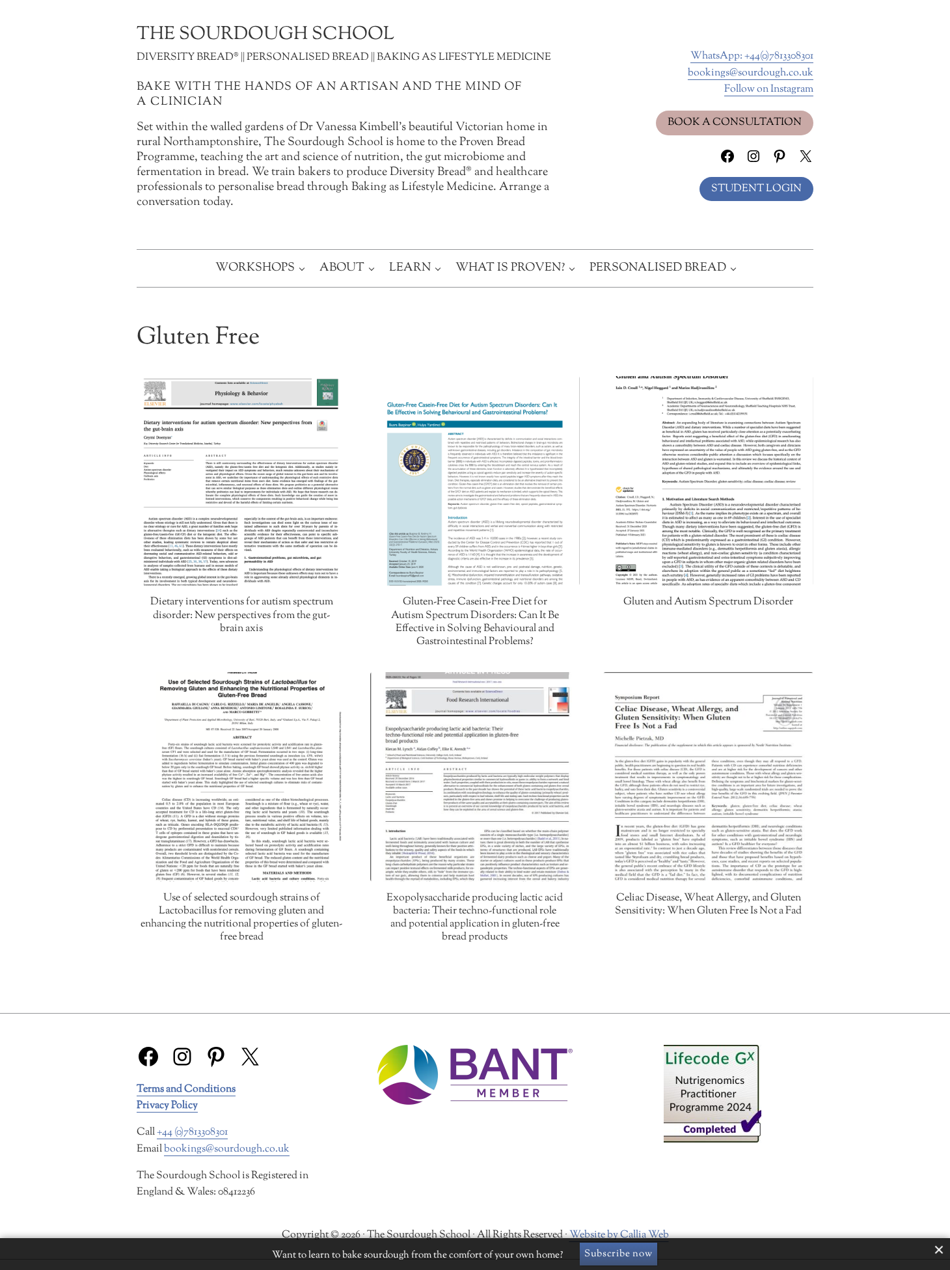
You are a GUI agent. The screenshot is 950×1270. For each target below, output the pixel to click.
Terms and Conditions (186, 1089)
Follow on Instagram (768, 89)
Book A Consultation (735, 122)
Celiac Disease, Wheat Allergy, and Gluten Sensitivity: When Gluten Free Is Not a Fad (708, 905)
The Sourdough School (265, 34)
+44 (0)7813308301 (192, 1132)
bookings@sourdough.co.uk (750, 73)
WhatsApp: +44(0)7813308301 (751, 56)
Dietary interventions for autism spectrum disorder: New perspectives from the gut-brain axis (241, 615)
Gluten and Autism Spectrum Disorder (708, 602)
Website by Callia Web (619, 1235)
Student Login (756, 189)
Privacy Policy (167, 1105)
